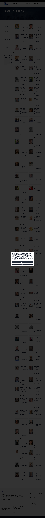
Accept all (22, 264)
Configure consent (22, 262)
